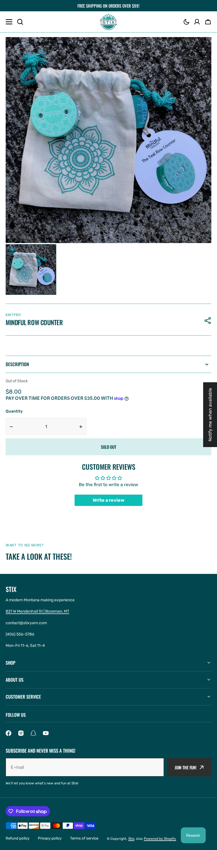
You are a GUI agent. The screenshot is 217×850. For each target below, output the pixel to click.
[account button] (197, 21)
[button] (186, 22)
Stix (131, 839)
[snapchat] (33, 733)
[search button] (20, 21)
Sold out (108, 447)
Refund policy (17, 838)
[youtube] (46, 733)
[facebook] (8, 733)
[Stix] (108, 22)
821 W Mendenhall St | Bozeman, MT (37, 611)
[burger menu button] (9, 21)
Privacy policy (50, 838)
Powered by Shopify (160, 839)
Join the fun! (186, 767)
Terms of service (84, 838)
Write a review (108, 500)
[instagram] (21, 733)
